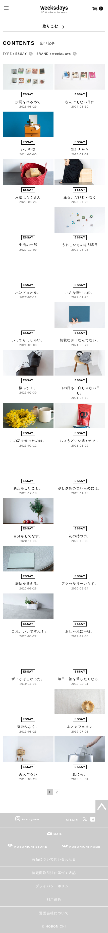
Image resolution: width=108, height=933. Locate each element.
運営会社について (54, 913)
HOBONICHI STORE (30, 846)
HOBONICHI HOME (84, 846)
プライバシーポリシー (54, 886)
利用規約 (54, 899)
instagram (30, 819)
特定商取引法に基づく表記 (54, 873)
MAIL (57, 833)
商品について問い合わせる (54, 859)
